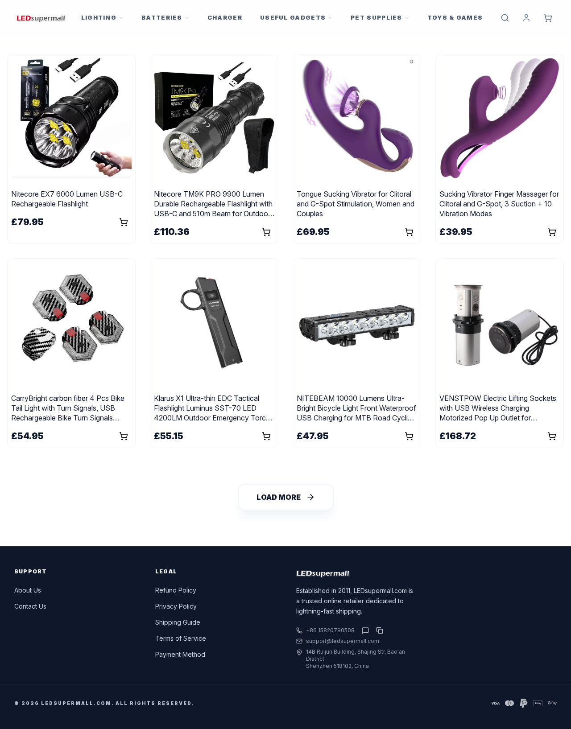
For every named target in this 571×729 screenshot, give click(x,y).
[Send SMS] (365, 630)
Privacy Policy (176, 606)
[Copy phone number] (377, 630)
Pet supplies (376, 17)
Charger (224, 17)
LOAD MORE (279, 497)
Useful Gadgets (293, 17)
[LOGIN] (526, 18)
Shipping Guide (177, 622)
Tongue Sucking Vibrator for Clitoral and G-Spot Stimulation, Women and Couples (355, 203)
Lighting (98, 17)
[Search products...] (505, 18)
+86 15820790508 (330, 630)
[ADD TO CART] (548, 18)
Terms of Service (180, 638)
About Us (27, 590)
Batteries (161, 17)
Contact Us (30, 606)
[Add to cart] (124, 222)
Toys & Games (455, 17)
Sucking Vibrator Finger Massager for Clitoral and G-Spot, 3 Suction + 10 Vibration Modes (499, 203)
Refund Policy (175, 590)
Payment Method (180, 654)
